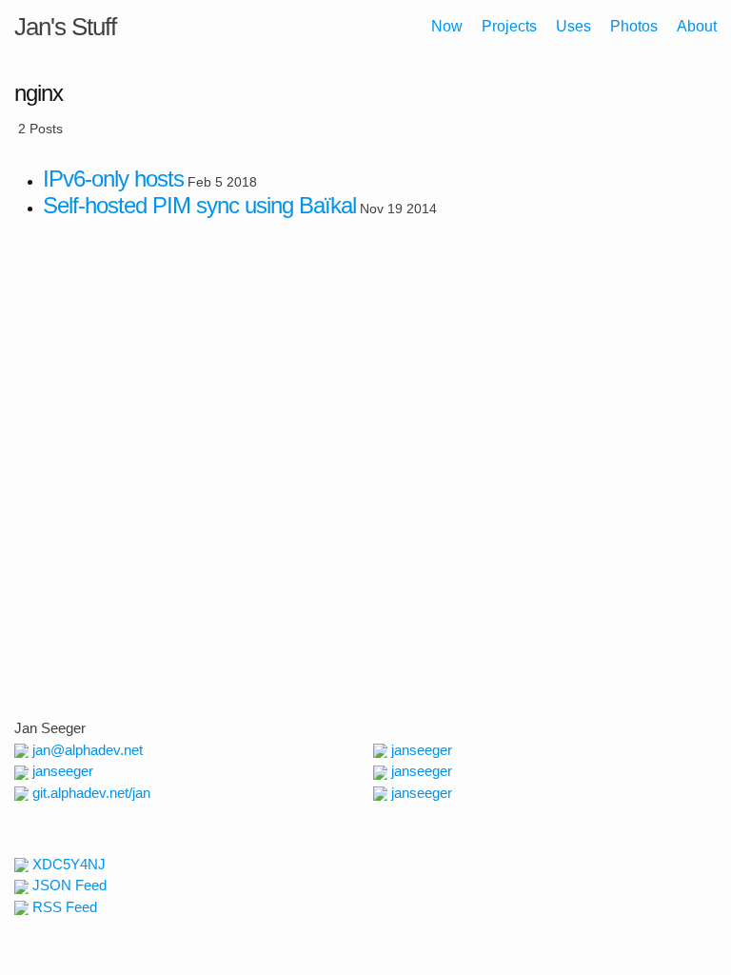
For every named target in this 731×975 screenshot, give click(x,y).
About (697, 26)
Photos (634, 26)
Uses (573, 26)
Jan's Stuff (65, 26)
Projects (509, 26)
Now (447, 26)
